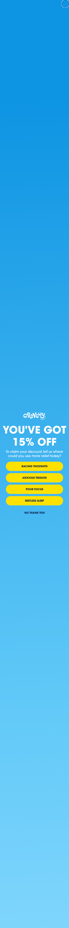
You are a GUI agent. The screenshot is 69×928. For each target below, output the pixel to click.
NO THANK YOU (34, 512)
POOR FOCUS (34, 489)
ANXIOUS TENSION (34, 477)
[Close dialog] (65, 3)
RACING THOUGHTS (34, 466)
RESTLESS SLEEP (34, 500)
